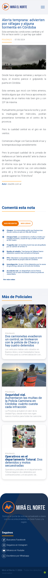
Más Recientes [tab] (10, 223)
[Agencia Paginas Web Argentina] (45, 572)
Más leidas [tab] (25, 223)
